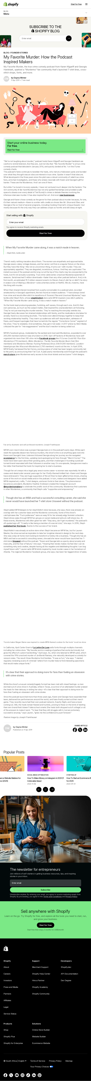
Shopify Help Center (41, 974)
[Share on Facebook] (75, 730)
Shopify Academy (40, 987)
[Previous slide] (38, 789)
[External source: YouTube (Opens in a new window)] (17, 1075)
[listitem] (45, 770)
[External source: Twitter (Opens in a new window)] (11, 1075)
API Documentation (69, 974)
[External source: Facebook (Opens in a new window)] (5, 1075)
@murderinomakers (13, 486)
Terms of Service (37, 1061)
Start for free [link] (45, 233)
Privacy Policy (71, 897)
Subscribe (45, 890)
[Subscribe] (69, 38)
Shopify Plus (9, 1036)
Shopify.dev (66, 967)
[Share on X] (80, 730)
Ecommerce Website (41, 1043)
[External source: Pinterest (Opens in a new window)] (39, 1075)
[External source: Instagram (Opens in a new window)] (22, 1075)
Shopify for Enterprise (13, 1043)
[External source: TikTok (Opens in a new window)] (28, 1075)
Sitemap (69, 1061)
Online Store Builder (41, 1030)
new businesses (67, 195)
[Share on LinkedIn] (85, 730)
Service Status (10, 1014)
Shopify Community (41, 994)
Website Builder (39, 1036)
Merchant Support (40, 967)
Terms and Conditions (52, 897)
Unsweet (17, 541)
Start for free (76, 4)
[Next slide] (52, 789)
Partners (7, 994)
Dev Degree (66, 980)
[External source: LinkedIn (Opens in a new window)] (34, 1075)
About (6, 967)
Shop (6, 1030)
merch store (9, 354)
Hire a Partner (38, 980)
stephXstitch (37, 298)
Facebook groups (47, 338)
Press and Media (11, 987)
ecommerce (9, 458)
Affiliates (7, 1000)
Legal (6, 1007)
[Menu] (86, 4)
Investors (8, 980)
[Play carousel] (45, 789)
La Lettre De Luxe (41, 647)
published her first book (15, 526)
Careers (7, 974)
